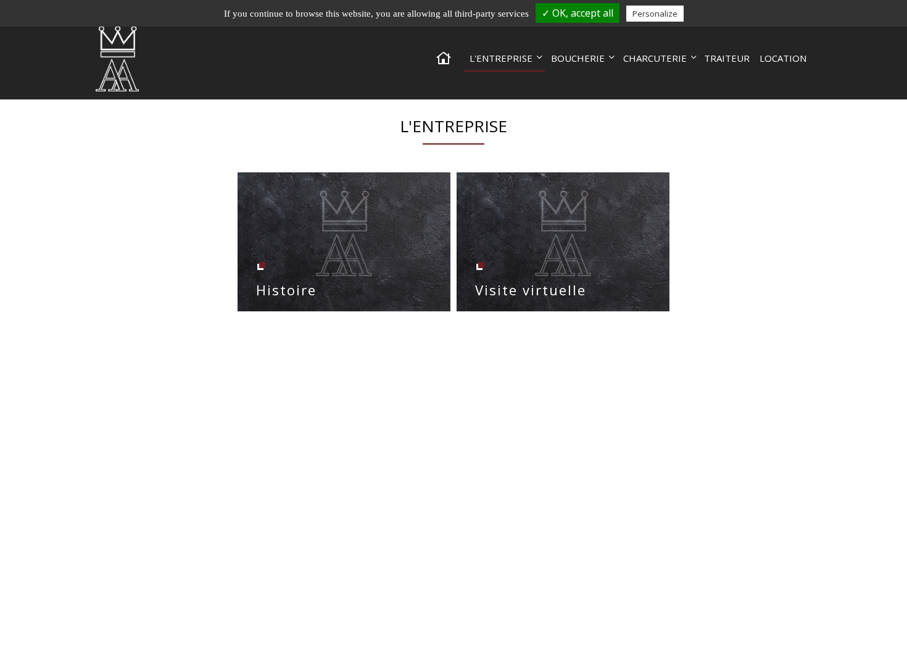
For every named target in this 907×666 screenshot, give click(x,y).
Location (783, 58)
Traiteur (727, 58)
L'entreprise (501, 58)
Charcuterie (655, 58)
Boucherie (578, 58)
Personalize (654, 13)
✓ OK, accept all (577, 13)
